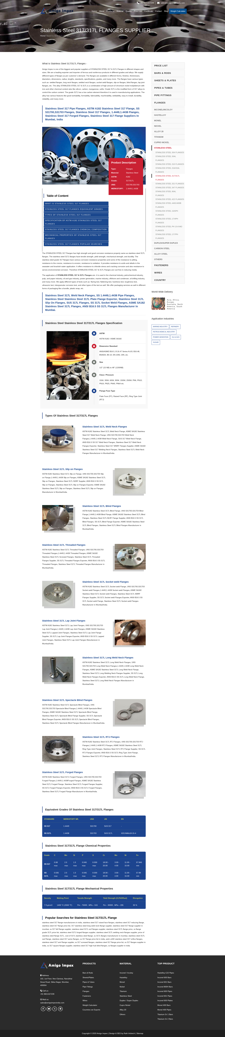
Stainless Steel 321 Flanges (169, 184)
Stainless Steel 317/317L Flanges (167, 178)
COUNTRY (160, 280)
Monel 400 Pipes (164, 1010)
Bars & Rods (88, 973)
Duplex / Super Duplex (129, 1000)
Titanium (158, 137)
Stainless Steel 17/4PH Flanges (166, 221)
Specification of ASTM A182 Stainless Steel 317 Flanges (73, 222)
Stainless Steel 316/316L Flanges (167, 170)
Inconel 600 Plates (165, 1000)
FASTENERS (161, 265)
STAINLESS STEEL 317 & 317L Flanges (107, 69)
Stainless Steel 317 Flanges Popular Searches (73, 244)
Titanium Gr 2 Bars (165, 1019)
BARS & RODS (162, 73)
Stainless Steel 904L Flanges (165, 193)
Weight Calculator (177, 11)
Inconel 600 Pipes (164, 991)
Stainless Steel (163, 148)
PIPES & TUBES (163, 88)
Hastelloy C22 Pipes (165, 973)
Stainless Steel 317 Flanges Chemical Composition (76, 229)
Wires (85, 1000)
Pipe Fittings (88, 987)
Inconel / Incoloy (126, 973)
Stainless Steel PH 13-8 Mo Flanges (168, 228)
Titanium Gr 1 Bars (165, 1014)
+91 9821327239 (147, 3)
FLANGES (159, 103)
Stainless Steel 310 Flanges (169, 164)
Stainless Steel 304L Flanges (165, 158)
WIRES (158, 272)
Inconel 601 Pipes (164, 996)
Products (110, 11)
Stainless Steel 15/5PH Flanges (166, 213)
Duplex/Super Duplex (166, 243)
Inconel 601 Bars (164, 982)
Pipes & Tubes (88, 982)
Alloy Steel (161, 254)
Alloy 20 (158, 131)
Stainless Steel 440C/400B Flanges (168, 205)
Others (158, 259)
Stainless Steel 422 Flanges (169, 199)
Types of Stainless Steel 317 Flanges (68, 215)
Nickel (157, 126)
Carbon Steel (162, 248)
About (101, 11)
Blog (166, 11)
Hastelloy (160, 115)
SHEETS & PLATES (165, 80)
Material (120, 11)
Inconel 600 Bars (164, 977)
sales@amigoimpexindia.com (173, 3)
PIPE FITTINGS (162, 95)
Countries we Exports (91, 1010)
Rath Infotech (129, 1033)
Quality (129, 11)
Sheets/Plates (88, 977)
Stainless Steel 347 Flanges (169, 188)
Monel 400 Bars (163, 1005)
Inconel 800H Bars (165, 987)
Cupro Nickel (161, 142)
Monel (157, 120)
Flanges (86, 991)
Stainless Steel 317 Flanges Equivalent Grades (74, 209)
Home (94, 11)
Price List (138, 11)
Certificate (148, 11)
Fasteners (87, 996)
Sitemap (139, 1033)
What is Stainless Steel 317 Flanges (67, 204)
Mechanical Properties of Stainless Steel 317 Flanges (73, 236)
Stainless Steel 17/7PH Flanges (166, 236)
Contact (158, 11)
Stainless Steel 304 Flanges (169, 152)
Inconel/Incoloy (163, 110)
